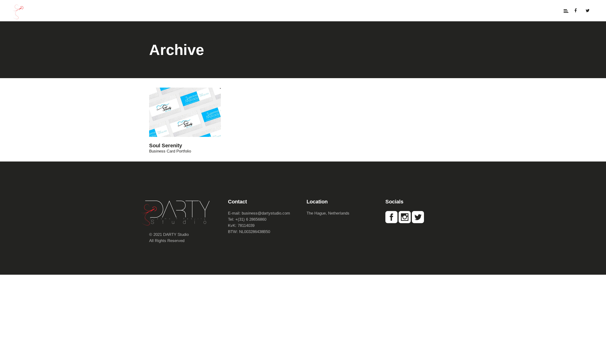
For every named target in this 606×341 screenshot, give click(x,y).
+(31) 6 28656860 (250, 219)
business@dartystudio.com (266, 213)
